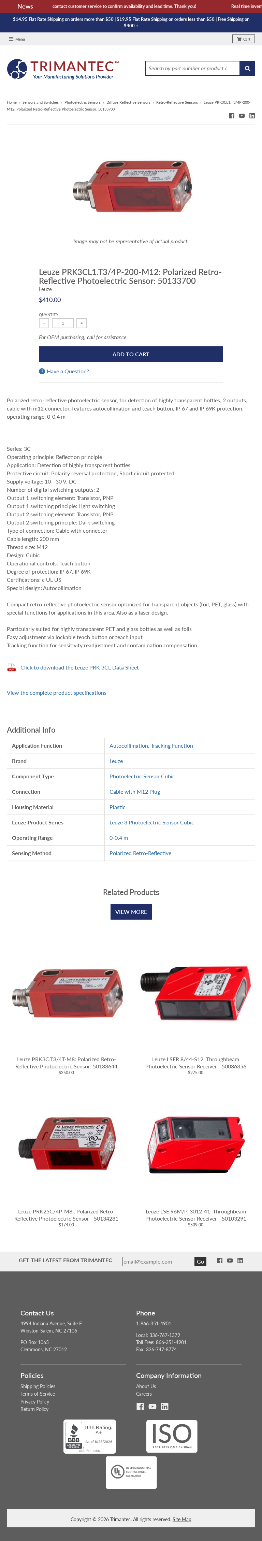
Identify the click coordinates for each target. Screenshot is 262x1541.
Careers (144, 1394)
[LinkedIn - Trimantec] (252, 116)
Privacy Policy (34, 1402)
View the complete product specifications (56, 692)
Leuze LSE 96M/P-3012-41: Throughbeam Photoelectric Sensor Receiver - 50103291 (195, 1215)
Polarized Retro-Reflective (140, 853)
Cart (246, 39)
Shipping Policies (37, 1386)
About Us (146, 1386)
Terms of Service (37, 1394)
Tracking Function (172, 745)
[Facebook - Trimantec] (232, 116)
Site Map (182, 1519)
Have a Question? (68, 371)
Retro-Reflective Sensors (177, 102)
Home (12, 102)
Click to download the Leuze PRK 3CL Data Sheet (79, 667)
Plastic (118, 807)
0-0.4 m (119, 837)
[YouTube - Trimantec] (242, 116)
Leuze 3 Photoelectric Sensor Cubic (152, 822)
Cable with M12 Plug (135, 791)
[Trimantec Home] (63, 71)
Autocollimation (129, 745)
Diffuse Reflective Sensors (128, 102)
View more (131, 911)
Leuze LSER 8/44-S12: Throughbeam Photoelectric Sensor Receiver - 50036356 (195, 1062)
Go (200, 1261)
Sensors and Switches (41, 102)
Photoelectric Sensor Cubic (142, 776)
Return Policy (34, 1409)
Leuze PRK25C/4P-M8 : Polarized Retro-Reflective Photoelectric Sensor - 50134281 (66, 1215)
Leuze (45, 289)
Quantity (48, 314)
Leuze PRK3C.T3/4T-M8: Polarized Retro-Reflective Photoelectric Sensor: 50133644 (66, 1062)
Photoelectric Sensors (82, 102)
